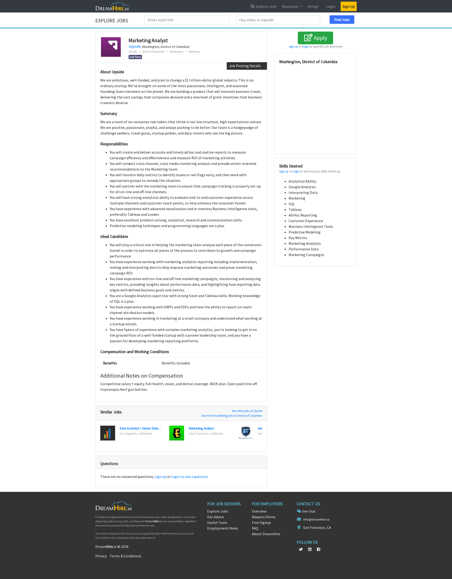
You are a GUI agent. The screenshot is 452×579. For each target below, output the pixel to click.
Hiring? (313, 6)
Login (330, 6)
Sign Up (349, 6)
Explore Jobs (266, 6)
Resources (290, 6)
